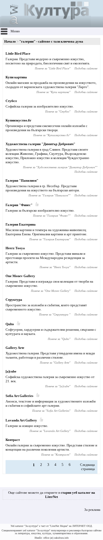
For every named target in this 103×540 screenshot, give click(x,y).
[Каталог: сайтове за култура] (46, 25)
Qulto (10, 324)
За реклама (92, 510)
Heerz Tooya (15, 248)
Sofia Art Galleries (19, 396)
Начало (10, 41)
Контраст (13, 440)
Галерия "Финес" (19, 205)
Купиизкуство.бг (18, 120)
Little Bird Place (18, 53)
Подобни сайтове (85, 68)
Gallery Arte (15, 348)
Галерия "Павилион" (22, 180)
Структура (14, 300)
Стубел (11, 101)
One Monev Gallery (20, 276)
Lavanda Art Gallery (21, 420)
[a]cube (11, 371)
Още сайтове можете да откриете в (51, 495)
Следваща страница (87, 467)
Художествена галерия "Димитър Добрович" (40, 144)
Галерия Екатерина (21, 224)
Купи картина (16, 77)
